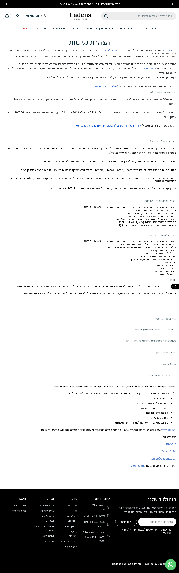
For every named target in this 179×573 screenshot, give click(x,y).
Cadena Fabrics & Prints (126, 564)
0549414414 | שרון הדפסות (94, 524)
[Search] (106, 16)
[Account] (17, 16)
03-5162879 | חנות (94, 516)
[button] (172, 4)
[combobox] (138, 16)
